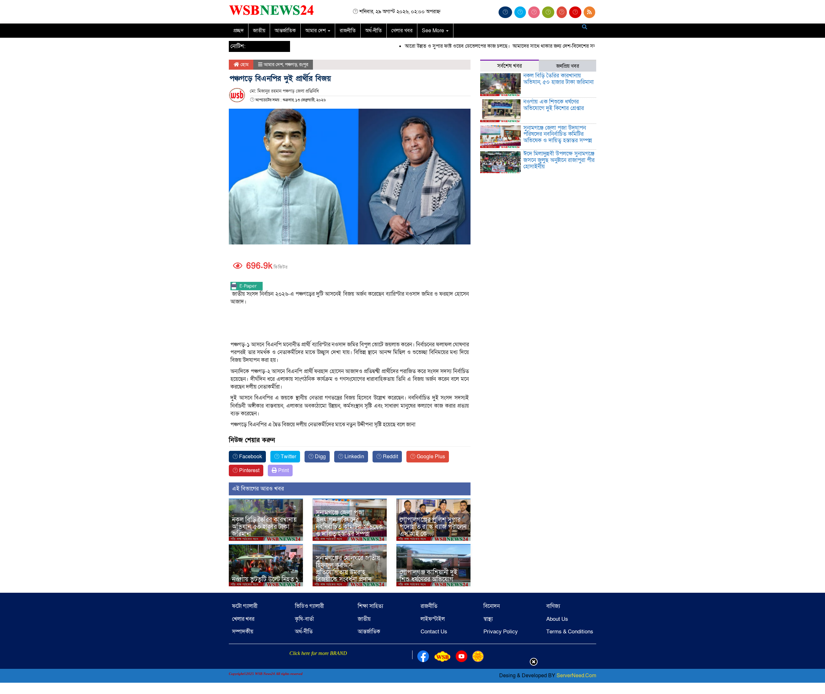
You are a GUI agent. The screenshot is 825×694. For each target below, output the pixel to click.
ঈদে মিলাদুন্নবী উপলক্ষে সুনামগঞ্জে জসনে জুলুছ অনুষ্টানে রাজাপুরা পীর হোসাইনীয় (559, 160)
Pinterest (248, 470)
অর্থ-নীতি (373, 30)
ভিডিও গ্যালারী (309, 606)
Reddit (390, 456)
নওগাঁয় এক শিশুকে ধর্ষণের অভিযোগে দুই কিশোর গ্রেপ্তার (553, 105)
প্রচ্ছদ (238, 30)
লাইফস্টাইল (433, 619)
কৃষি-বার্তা (304, 619)
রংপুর (303, 64)
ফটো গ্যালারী (244, 606)
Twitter (287, 456)
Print (283, 470)
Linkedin (353, 456)
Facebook (250, 456)
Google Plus (430, 456)
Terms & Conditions (569, 631)
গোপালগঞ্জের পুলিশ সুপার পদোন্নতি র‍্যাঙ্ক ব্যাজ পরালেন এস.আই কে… (433, 527)
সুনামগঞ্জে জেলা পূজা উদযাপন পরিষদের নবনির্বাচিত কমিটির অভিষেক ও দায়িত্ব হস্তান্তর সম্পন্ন (349, 523)
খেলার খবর (401, 30)
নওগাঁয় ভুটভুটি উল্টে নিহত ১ (265, 579)
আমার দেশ (316, 30)
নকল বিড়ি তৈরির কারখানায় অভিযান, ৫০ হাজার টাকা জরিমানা (264, 527)
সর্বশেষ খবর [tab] (509, 66)
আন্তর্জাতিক (285, 30)
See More (433, 30)
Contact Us (434, 631)
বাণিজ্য (553, 606)
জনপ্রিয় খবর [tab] (567, 66)
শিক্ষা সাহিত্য (370, 606)
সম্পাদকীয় (242, 631)
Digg (320, 456)
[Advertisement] (349, 323)
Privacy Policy (500, 631)
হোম (243, 64)
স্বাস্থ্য (488, 619)
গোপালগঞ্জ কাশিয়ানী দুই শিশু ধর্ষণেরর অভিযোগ (428, 576)
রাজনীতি (348, 30)
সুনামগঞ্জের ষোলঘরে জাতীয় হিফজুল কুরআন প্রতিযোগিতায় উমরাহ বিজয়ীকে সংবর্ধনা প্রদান (348, 569)
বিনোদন (491, 606)
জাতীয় (259, 30)
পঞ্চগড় (291, 64)
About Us (557, 619)
